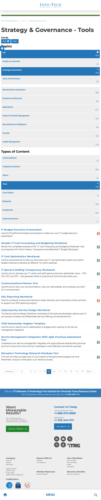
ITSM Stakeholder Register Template (23, 323)
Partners (39, 460)
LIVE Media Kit (41, 462)
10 (54, 371)
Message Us (62, 426)
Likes (15, 41)
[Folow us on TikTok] (63, 445)
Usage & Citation (11, 469)
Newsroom (9, 464)
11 (59, 371)
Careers (8, 462)
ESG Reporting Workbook (17, 296)
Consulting (70, 467)
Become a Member (16, 429)
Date (5, 41)
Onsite (69, 464)
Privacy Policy (10, 473)
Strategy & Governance (37, 21)
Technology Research (9, 21)
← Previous (8, 371)
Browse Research (42, 474)
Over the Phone (72, 462)
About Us (9, 460)
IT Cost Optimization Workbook (20, 256)
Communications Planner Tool (19, 283)
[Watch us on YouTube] (63, 439)
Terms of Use (10, 471)
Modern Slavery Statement (14, 475)
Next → (90, 371)
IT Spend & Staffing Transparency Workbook (28, 269)
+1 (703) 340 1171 (72, 394)
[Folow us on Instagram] (57, 445)
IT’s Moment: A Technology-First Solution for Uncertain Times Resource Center (55, 391)
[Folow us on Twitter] (70, 439)
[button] (50, 494)
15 (82, 371)
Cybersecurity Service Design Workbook (25, 310)
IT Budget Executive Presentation (21, 229)
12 (65, 371)
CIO (23, 21)
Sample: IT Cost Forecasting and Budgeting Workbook (34, 243)
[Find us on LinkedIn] (57, 439)
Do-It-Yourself (71, 460)
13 (71, 371)
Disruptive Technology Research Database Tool (29, 353)
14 (76, 371)
